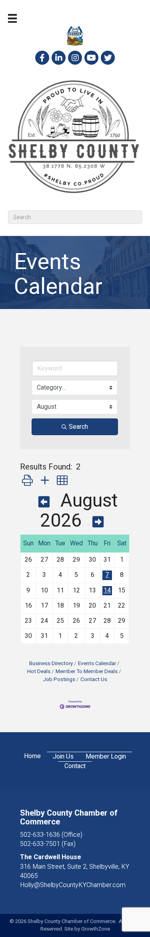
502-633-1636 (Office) (51, 835)
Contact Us (93, 679)
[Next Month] (98, 522)
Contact (75, 766)
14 (107, 590)
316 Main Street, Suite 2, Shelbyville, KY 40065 (74, 871)
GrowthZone (95, 929)
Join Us (63, 756)
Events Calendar (97, 664)
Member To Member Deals (87, 672)
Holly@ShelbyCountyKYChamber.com (73, 885)
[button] (27, 481)
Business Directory (51, 664)
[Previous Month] (44, 502)
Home (32, 756)
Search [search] (78, 427)
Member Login (106, 756)
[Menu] (12, 18)
